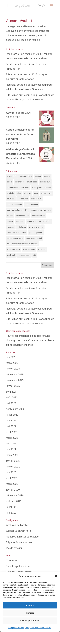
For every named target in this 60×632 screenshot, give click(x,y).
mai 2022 (11, 426)
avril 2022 (11, 432)
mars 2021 (12, 455)
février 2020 (13, 489)
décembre (20, 221)
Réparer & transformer (19, 542)
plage (31, 233)
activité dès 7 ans (25, 176)
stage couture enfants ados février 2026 (22, 244)
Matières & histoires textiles (22, 536)
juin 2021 (11, 449)
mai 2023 (11, 403)
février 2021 (13, 461)
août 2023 (12, 397)
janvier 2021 (13, 466)
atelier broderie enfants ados (26, 182)
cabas (19, 193)
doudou (10, 221)
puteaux (39, 233)
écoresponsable (24, 255)
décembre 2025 (15, 374)
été (34, 255)
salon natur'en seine (15, 238)
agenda (38, 176)
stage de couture (13, 249)
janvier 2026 (13, 368)
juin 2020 (11, 472)
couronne (11, 199)
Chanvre (27, 193)
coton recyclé (46, 193)
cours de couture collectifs (17, 210)
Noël (24, 233)
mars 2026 (12, 363)
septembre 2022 (15, 409)
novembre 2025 (15, 380)
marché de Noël (13, 233)
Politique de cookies (16, 628)
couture (10, 216)
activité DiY (11, 176)
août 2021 (12, 443)
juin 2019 (11, 512)
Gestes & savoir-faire (18, 530)
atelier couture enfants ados (18, 188)
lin (42, 227)
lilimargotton (34, 227)
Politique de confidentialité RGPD (38, 628)
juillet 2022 (12, 414)
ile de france (21, 227)
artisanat (47, 176)
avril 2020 (11, 478)
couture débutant (22, 216)
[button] (55, 576)
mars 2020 (12, 484)
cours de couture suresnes (40, 210)
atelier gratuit (37, 188)
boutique (48, 188)
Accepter (30, 605)
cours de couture (31, 204)
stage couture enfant (34, 238)
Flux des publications (18, 566)
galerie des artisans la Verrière (39, 221)
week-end (11, 255)
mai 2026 (11, 357)
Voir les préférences (30, 620)
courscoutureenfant (14, 204)
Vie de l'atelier (14, 548)
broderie (10, 193)
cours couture (36, 199)
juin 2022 (11, 420)
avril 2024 (11, 391)
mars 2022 (12, 437)
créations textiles (38, 216)
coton (36, 193)
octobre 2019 (13, 501)
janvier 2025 (13, 386)
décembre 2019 (15, 495)
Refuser (30, 613)
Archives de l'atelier (17, 525)
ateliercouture (45, 182)
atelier (9, 182)
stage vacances (29, 249)
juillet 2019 (12, 507)
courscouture (23, 199)
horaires (10, 227)
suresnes (41, 249)
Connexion (12, 560)
